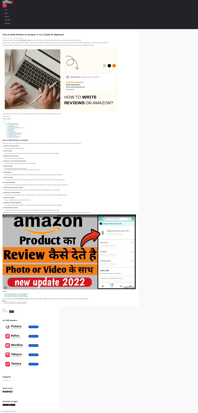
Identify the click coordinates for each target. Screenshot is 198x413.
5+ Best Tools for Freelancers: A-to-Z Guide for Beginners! (15, 302)
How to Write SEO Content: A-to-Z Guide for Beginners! (16, 295)
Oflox (7, 411)
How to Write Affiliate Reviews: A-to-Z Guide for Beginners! (16, 293)
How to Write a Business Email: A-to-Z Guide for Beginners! (16, 296)
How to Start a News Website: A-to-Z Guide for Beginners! (15, 303)
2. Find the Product (11, 125)
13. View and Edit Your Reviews (13, 137)
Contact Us (7, 16)
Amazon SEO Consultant (50, 45)
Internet (5, 300)
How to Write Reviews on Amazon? (11, 123)
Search (4, 309)
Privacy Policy (7, 23)
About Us (6, 13)
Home (6, 9)
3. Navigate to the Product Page (13, 126)
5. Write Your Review (11, 128)
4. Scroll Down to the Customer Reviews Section (16, 127)
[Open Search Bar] (3, 27)
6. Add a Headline (11, 129)
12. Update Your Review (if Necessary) (14, 136)
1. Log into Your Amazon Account (13, 124)
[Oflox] (8, 3)
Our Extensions (8, 19)
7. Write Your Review (11, 130)
